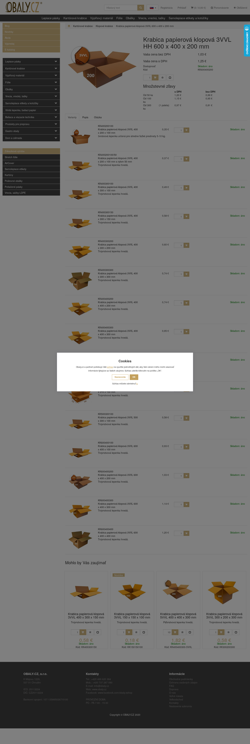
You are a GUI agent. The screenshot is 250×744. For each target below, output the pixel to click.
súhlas (110, 366)
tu (137, 383)
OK (134, 377)
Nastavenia (120, 377)
